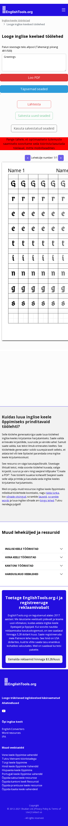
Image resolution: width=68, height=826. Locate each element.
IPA (4, 736)
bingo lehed (47, 500)
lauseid (43, 496)
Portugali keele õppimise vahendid (22, 774)
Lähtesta (34, 104)
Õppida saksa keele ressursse (19, 777)
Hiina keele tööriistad (20, 557)
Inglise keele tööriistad (16, 20)
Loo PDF (34, 77)
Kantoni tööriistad (19, 565)
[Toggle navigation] (63, 10)
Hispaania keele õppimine (17, 770)
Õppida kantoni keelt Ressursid (20, 781)
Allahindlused (10, 703)
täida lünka (52, 493)
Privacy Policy (41, 808)
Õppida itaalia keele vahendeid (20, 789)
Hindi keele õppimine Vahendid (20, 766)
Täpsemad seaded (34, 89)
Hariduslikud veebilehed (21, 574)
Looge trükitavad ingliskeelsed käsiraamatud (31, 698)
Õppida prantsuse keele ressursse (22, 785)
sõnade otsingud (16, 496)
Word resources (11, 733)
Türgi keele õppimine (14, 762)
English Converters (13, 729)
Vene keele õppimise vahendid (19, 755)
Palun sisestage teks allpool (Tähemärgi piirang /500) (30, 49)
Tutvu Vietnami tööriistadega (19, 758)
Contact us (36, 812)
